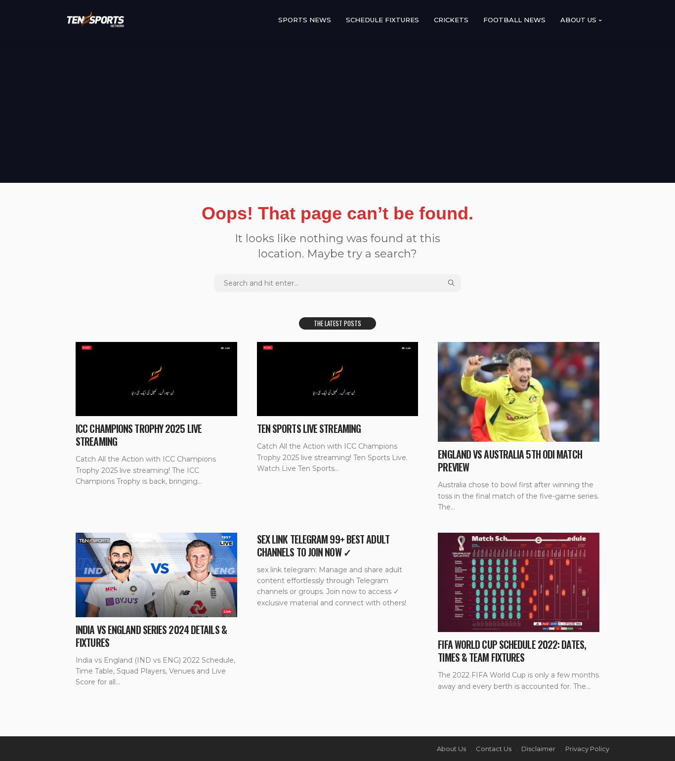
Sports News (304, 20)
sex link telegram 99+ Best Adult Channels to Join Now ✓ (323, 545)
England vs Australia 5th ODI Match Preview (510, 460)
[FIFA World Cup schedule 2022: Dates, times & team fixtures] (518, 583)
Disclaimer (538, 749)
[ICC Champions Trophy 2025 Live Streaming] (156, 379)
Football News (514, 20)
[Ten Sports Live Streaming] (338, 379)
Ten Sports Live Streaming (309, 428)
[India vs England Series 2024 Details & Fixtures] (156, 575)
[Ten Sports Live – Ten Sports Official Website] (96, 20)
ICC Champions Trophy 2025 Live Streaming (139, 435)
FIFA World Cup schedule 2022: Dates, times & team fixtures (512, 651)
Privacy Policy (587, 749)
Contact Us (493, 749)
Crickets (451, 20)
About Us (578, 20)
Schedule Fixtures (382, 20)
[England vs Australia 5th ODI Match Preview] (518, 392)
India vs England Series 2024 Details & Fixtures (151, 636)
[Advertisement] (337, 109)
